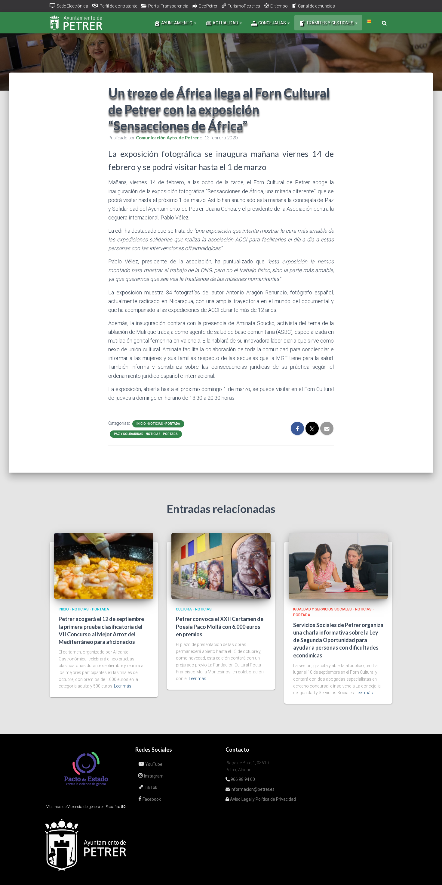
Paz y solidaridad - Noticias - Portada (146, 434)
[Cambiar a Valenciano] (369, 21)
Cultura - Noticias (194, 609)
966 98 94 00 (242, 779)
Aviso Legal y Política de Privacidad (262, 799)
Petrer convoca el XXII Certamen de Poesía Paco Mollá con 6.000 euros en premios (219, 626)
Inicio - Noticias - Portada (158, 423)
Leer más (122, 686)
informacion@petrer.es (252, 789)
